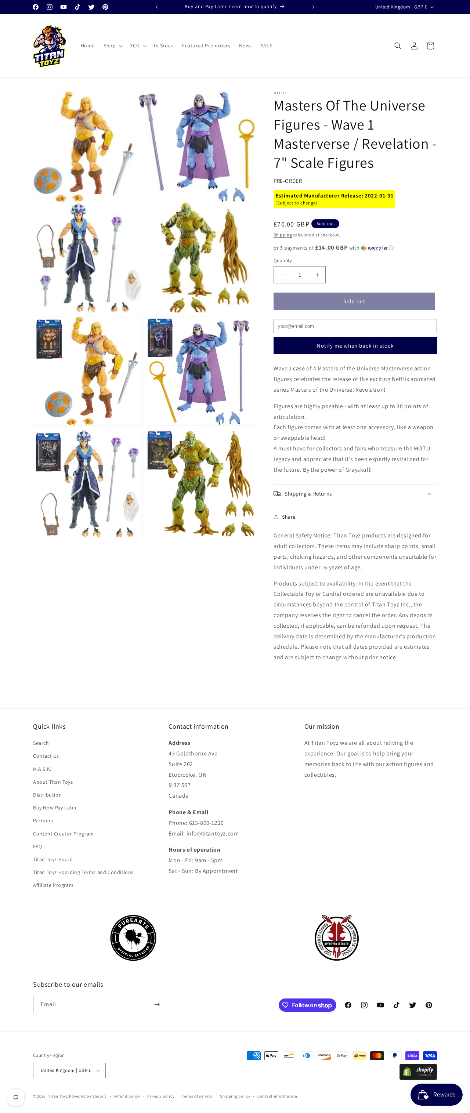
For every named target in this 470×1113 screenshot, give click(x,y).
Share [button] (289, 517)
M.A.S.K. (42, 769)
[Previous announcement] (157, 7)
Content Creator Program (63, 833)
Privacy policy (160, 1095)
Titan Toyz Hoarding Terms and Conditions (83, 872)
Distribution (47, 794)
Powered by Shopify (88, 1096)
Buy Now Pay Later (55, 807)
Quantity (283, 260)
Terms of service (197, 1095)
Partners (43, 820)
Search (41, 743)
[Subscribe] (157, 1004)
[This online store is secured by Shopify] (418, 1078)
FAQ (37, 846)
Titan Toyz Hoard (53, 859)
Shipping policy (235, 1095)
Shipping (283, 235)
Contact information (277, 1095)
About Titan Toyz (53, 782)
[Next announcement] (313, 7)
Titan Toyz (58, 1096)
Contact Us (46, 756)
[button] (112, 45)
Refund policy (127, 1095)
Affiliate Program (53, 885)
